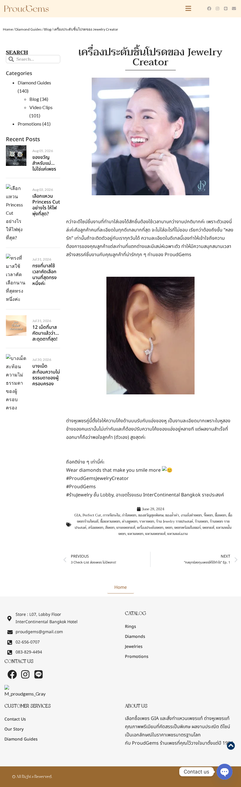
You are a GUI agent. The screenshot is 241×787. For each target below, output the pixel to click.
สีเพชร (110, 528)
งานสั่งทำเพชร (191, 515)
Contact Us (15, 719)
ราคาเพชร (146, 521)
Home (8, 29)
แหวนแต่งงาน (177, 534)
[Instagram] (217, 8)
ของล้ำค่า (172, 515)
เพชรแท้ (208, 528)
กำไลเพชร (129, 515)
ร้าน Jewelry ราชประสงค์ (174, 521)
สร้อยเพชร (95, 528)
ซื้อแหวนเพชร (110, 521)
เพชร (169, 528)
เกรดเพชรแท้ (125, 528)
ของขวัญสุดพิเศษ (150, 515)
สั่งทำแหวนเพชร (182, 718)
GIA (77, 515)
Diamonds (135, 636)
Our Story (14, 729)
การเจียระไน (111, 515)
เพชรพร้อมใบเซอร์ (187, 528)
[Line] (226, 8)
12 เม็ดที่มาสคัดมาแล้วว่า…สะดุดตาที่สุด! (45, 333)
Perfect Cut (92, 515)
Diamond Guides (28, 29)
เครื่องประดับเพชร (150, 528)
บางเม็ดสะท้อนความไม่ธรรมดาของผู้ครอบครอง (46, 375)
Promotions (29, 123)
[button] (132, 8)
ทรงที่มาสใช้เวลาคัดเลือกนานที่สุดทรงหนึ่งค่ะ (44, 274)
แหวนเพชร (135, 534)
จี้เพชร (208, 515)
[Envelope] (234, 8)
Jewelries (134, 646)
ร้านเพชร (201, 521)
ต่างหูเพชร (130, 521)
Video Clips (41, 107)
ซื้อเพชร (220, 515)
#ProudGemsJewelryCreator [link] (97, 478)
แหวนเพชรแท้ (155, 534)
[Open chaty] (224, 772)
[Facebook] (209, 8)
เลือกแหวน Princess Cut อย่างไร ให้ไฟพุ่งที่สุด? (46, 205)
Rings (130, 626)
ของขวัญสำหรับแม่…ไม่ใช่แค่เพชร (44, 163)
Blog (47, 29)
